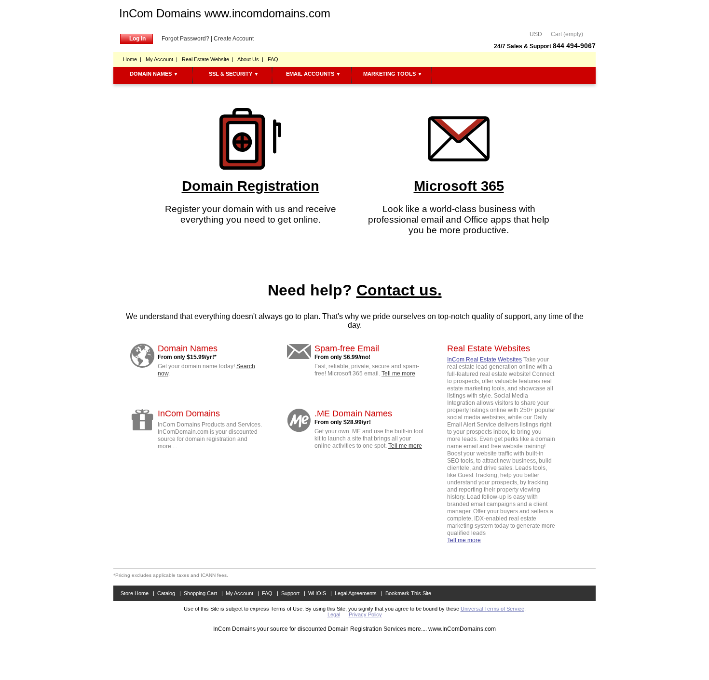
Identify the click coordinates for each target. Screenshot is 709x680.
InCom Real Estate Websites (484, 359)
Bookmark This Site (408, 593)
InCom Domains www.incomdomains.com (224, 13)
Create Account (234, 38)
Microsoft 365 (459, 186)
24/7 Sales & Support (545, 46)
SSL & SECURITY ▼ (234, 74)
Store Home (135, 593)
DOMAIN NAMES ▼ (154, 74)
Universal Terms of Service (492, 609)
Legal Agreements (356, 593)
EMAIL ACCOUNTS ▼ (313, 74)
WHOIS (317, 593)
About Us (248, 59)
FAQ (273, 59)
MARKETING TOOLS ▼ (393, 74)
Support (290, 593)
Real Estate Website (205, 59)
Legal (333, 614)
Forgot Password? (185, 38)
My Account (159, 59)
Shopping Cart (200, 593)
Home (130, 59)
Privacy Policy (365, 614)
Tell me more (398, 373)
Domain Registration (250, 186)
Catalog (166, 593)
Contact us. (399, 290)
